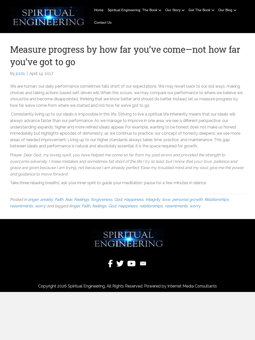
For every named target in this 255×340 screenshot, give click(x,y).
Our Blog (225, 10)
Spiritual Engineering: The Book (132, 10)
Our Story (173, 10)
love (166, 199)
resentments (21, 206)
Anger (74, 206)
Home (99, 10)
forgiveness (101, 199)
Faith (59, 199)
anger (33, 199)
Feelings (81, 199)
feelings (99, 206)
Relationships (216, 199)
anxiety (46, 199)
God (118, 199)
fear (68, 199)
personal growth (187, 199)
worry (40, 206)
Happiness (133, 199)
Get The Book (199, 10)
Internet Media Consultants (192, 286)
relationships (151, 206)
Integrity (152, 199)
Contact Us (103, 22)
